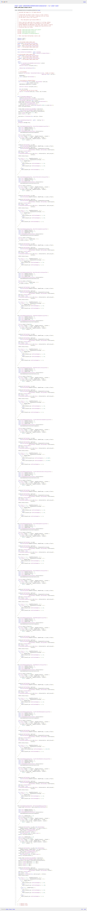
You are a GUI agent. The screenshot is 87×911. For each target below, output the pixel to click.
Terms (13, 909)
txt (82, 909)
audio (56, 5)
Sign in (84, 1)
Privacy (10, 909)
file (39, 10)
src (49, 5)
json (85, 909)
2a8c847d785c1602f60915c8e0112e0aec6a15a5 (34, 5)
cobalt (16, 5)
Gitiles (7, 909)
